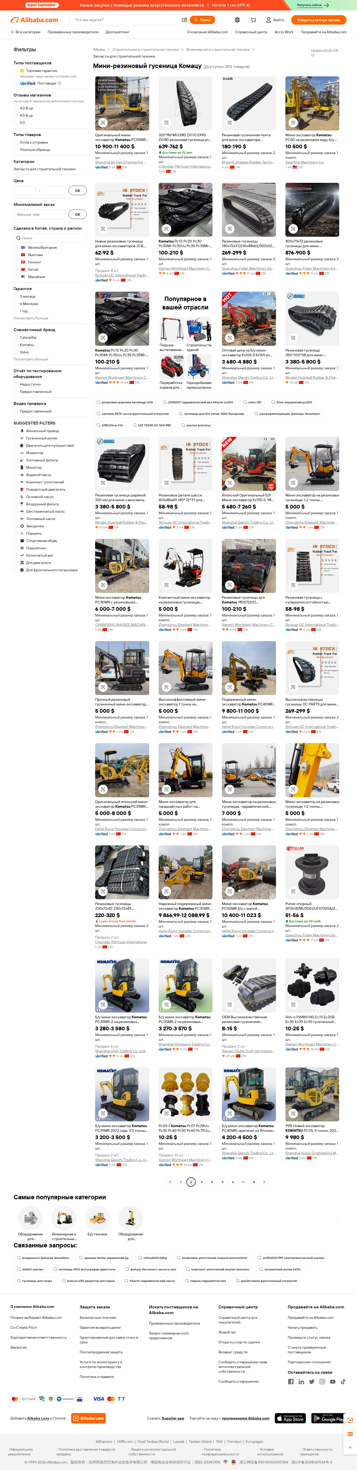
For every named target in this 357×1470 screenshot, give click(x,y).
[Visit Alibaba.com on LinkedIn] (301, 1381)
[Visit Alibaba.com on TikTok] (343, 1381)
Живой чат (227, 1332)
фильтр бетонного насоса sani (153, 1269)
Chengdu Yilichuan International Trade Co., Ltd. (186, 166)
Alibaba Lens (38, 1418)
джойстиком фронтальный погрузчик (269, 1281)
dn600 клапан (32, 1269)
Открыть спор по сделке (239, 1342)
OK (77, 190)
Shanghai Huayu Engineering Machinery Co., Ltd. (312, 1153)
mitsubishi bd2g (155, 1258)
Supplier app (173, 1418)
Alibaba (99, 49)
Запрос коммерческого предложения (169, 1335)
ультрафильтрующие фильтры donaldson (289, 414)
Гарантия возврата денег (100, 1327)
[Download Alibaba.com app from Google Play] (329, 1418)
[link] (350, 1420)
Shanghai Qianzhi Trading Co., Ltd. (249, 377)
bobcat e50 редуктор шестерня (90, 1281)
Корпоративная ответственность (38, 1337)
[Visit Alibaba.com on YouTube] (333, 1381)
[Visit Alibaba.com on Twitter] (312, 1381)
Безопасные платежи (98, 1317)
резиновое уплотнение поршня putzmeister (214, 1258)
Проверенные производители (174, 1323)
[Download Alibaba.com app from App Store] (290, 1418)
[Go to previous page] (170, 1182)
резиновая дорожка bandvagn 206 (127, 402)
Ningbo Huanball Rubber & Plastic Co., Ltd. (312, 377)
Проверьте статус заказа (309, 1337)
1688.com (125, 1441)
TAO (219, 1441)
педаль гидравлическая (208, 1281)
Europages (254, 1441)
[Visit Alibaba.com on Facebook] (291, 1381)
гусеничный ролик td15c (282, 1269)
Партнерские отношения (309, 1362)
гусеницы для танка (37, 1281)
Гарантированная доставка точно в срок (109, 1339)
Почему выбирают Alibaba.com (36, 1317)
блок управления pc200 (294, 402)
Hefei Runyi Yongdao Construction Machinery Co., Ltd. (249, 727)
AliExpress (104, 1441)
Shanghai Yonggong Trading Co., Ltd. (186, 1044)
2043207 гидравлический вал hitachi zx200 (200, 402)
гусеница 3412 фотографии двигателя (87, 1269)
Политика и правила (97, 1377)
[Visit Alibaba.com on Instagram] (322, 1381)
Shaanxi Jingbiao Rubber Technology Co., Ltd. (249, 162)
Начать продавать (303, 1327)
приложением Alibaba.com (245, 1418)
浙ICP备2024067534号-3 (311, 1462)
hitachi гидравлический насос (152, 1281)
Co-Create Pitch (23, 1327)
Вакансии (18, 1347)
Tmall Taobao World (153, 1441)
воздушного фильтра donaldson (45, 1258)
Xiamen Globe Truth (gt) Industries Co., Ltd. (249, 1051)
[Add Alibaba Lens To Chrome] (88, 1418)
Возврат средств (232, 1352)
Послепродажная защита (101, 1352)
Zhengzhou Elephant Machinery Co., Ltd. (312, 522)
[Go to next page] (264, 1182)
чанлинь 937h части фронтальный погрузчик (135, 414)
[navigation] (50, 616)
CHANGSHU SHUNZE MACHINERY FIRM (122, 625)
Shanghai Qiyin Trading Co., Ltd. (120, 1051)
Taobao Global (200, 1441)
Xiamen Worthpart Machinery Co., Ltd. (186, 268)
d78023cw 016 (112, 425)
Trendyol (234, 1441)
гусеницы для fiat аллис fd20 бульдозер (214, 414)
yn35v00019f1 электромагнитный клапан (293, 1258)
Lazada (178, 1441)
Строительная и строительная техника (146, 49)
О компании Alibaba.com (32, 1306)
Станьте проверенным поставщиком (307, 1349)
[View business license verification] (225, 1462)
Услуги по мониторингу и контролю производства (101, 1364)
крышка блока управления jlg (106, 1258)
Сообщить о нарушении (238, 1381)
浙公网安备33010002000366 (263, 1462)
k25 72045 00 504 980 (154, 425)
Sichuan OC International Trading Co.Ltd (122, 275)
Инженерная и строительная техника (217, 49)
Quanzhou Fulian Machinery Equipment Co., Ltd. (249, 268)
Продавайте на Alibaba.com (310, 1317)
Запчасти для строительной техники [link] (124, 56)
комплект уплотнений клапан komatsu (220, 1269)
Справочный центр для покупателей (237, 1319)
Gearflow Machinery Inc (304, 162)
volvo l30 (254, 402)
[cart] (254, 21)
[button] (184, 20)
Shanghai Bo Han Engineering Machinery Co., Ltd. (122, 162)
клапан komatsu (198, 425)
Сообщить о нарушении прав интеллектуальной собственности (242, 1366)
